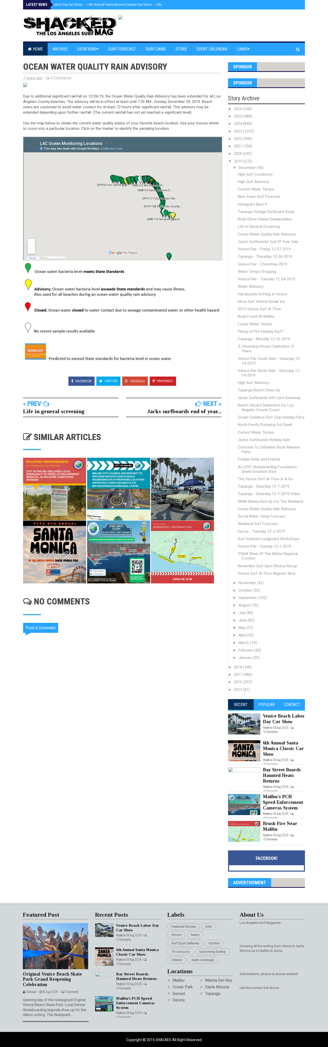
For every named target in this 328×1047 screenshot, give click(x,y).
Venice (178, 1000)
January (246, 657)
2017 (238, 674)
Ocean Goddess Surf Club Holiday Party (271, 417)
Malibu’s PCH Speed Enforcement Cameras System (283, 802)
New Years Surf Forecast (259, 196)
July (242, 613)
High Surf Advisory (253, 181)
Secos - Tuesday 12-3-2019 (261, 531)
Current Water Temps (256, 189)
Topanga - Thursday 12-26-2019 (265, 256)
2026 (238, 108)
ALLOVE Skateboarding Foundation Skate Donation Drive (267, 469)
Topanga (212, 993)
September (248, 597)
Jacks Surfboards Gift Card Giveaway (269, 398)
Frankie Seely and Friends (259, 459)
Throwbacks (180, 952)
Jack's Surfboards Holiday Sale (264, 439)
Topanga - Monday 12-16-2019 (264, 339)
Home (37, 49)
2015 (238, 689)
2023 (238, 131)
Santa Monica (217, 987)
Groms (176, 935)
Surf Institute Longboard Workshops (268, 539)
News (195, 935)
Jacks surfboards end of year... (184, 411)
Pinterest (164, 381)
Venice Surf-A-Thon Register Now (266, 573)
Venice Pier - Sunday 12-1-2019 (264, 546)
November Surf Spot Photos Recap (267, 566)
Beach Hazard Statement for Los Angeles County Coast (266, 407)
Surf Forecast (122, 49)
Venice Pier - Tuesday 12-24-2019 (266, 279)
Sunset (178, 993)
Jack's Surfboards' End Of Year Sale (268, 241)
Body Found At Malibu (256, 316)
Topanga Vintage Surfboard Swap (266, 211)
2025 (238, 116)
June (243, 620)
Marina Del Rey (218, 980)
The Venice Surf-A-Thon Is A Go (265, 479)
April (243, 635)
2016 (238, 682)
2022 (238, 138)
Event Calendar (212, 49)
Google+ (137, 381)
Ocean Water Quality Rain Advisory (267, 234)
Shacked (164, 1040)
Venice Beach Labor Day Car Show (56, 4)
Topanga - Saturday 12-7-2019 (263, 486)
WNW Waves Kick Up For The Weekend (270, 501)
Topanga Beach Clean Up (259, 390)
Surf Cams (156, 49)
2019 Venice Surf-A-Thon (259, 309)
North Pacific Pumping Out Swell (265, 424)
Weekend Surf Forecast (258, 523)
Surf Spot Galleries (185, 943)
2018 (238, 667)
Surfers (214, 943)
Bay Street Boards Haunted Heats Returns (282, 775)
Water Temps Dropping (257, 271)
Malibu (178, 980)
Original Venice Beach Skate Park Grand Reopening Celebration (52, 979)
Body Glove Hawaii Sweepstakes (265, 219)
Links (242, 49)
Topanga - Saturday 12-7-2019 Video (269, 494)
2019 (238, 161)
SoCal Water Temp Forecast (261, 516)
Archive (60, 49)
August (245, 605)
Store (181, 49)
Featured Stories (183, 926)
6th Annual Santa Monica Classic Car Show (119, 4)
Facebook (83, 381)
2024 (238, 123)
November (248, 583)
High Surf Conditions (255, 174)
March (244, 642)
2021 (238, 146)
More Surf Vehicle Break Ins (261, 301)
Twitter (111, 381)
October (246, 590)
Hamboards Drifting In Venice (262, 294)
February (246, 650)
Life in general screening (54, 411)
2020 (238, 153)
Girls (208, 926)
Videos (176, 960)
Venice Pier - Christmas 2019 (262, 264)
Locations (86, 49)
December (248, 167)
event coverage (202, 960)
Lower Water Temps (255, 324)
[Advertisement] (125, 787)
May (243, 627)
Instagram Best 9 (252, 204)
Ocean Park (182, 987)
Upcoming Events (212, 952)
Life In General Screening (259, 226)
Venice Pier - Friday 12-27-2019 (264, 249)
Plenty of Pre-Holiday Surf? (261, 331)
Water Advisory (250, 286)
